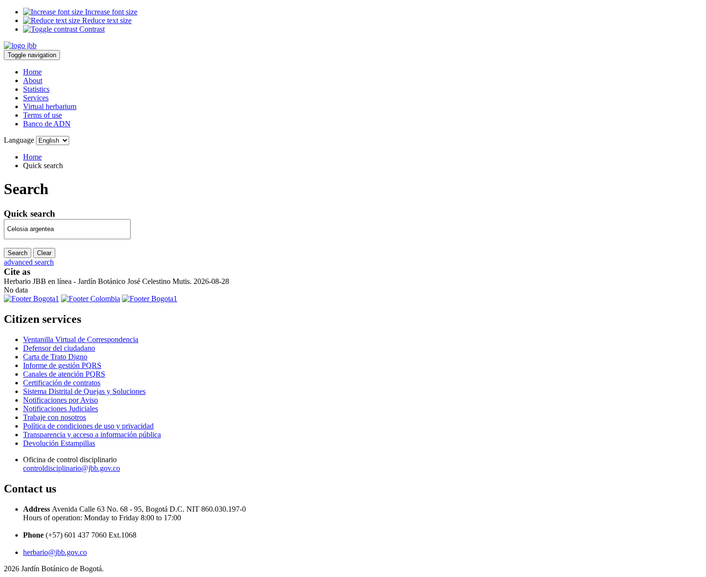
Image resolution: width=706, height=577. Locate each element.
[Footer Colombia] (90, 299)
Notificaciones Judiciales (60, 409)
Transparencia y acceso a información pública (92, 434)
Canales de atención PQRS (64, 374)
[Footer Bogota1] (31, 299)
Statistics (36, 89)
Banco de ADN (47, 124)
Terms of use (42, 115)
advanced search (29, 262)
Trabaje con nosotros (54, 417)
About (32, 80)
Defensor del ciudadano (59, 348)
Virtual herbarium (49, 106)
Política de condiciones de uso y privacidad (88, 426)
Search (17, 253)
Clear (44, 253)
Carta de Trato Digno (55, 357)
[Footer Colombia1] (149, 299)
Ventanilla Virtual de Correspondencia (80, 339)
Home (32, 72)
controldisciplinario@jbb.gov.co (71, 468)
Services (36, 98)
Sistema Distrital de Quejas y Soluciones (84, 391)
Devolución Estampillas (59, 443)
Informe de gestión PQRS (62, 365)
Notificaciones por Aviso (60, 400)
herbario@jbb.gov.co (55, 552)
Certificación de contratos (61, 383)
